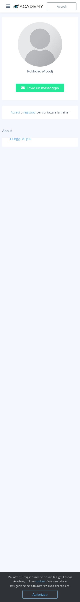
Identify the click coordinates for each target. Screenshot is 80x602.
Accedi (61, 6)
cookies (40, 581)
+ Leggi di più (20, 138)
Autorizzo (40, 594)
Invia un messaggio (42, 87)
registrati (29, 112)
